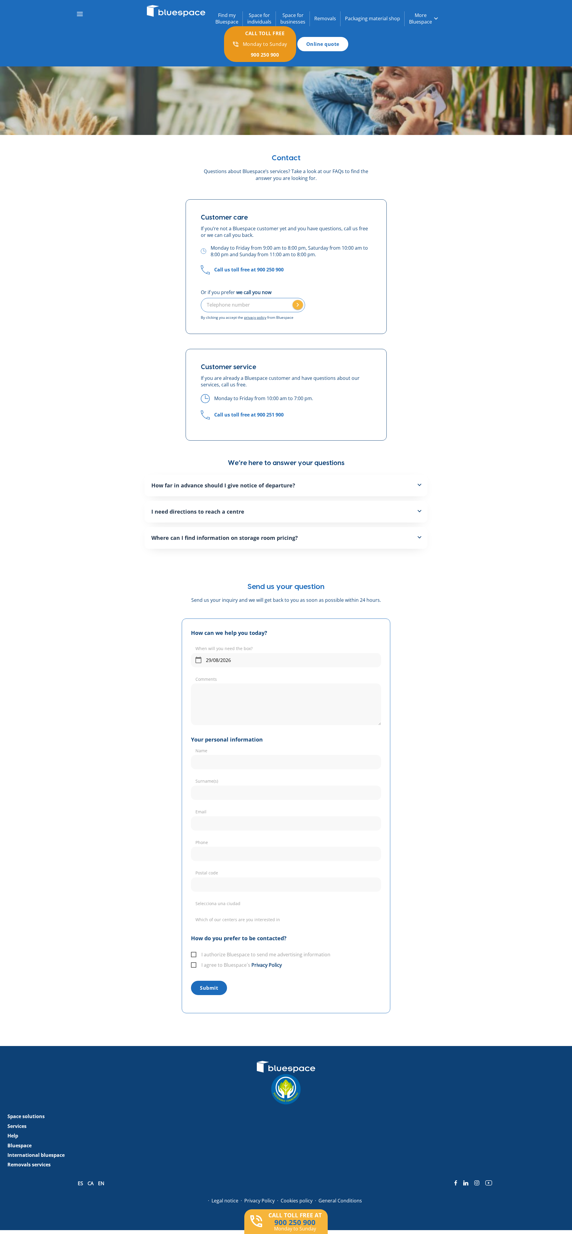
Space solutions (26, 1116)
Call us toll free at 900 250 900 (249, 269)
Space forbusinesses (292, 18)
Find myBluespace (226, 18)
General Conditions (340, 1200)
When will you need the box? (224, 648)
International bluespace (36, 1155)
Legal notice (225, 1200)
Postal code (206, 873)
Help (12, 1135)
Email (200, 812)
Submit (209, 988)
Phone (201, 842)
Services (17, 1126)
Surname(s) (206, 781)
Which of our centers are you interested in (237, 919)
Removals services (29, 1165)
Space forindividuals (259, 18)
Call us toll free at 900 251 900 (249, 414)
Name (201, 750)
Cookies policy (297, 1200)
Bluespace (19, 1145)
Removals (325, 18)
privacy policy (255, 317)
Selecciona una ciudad (217, 903)
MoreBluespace (420, 18)
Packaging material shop (372, 18)
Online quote (322, 44)
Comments (206, 679)
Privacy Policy (266, 965)
